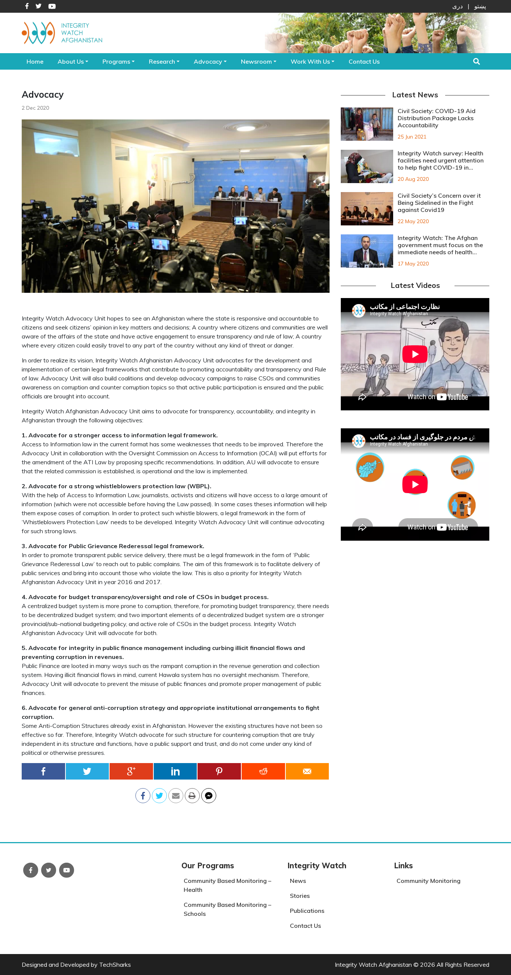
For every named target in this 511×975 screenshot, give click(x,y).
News (298, 880)
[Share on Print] (192, 793)
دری (457, 6)
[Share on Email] (175, 793)
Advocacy (208, 61)
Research (162, 61)
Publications (307, 910)
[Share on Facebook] (44, 771)
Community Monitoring (428, 880)
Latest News (415, 94)
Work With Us (310, 61)
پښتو (480, 6)
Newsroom (256, 61)
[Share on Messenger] (208, 793)
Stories (300, 895)
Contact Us (364, 61)
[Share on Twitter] (88, 771)
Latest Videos (415, 285)
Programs (116, 61)
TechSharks (115, 964)
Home (35, 61)
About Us (71, 61)
